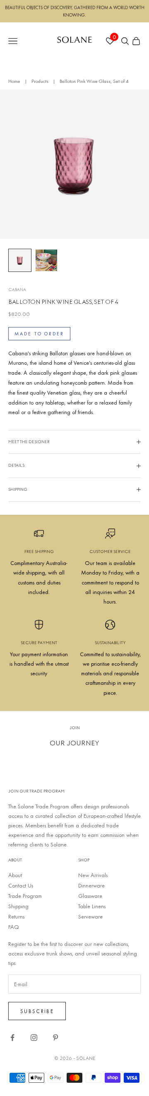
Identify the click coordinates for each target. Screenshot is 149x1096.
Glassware (90, 896)
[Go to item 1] (19, 260)
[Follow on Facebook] (12, 1037)
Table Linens (92, 906)
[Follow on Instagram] (34, 1037)
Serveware (90, 916)
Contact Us (20, 885)
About (15, 875)
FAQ (13, 927)
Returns (16, 916)
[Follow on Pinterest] (55, 1037)
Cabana (17, 289)
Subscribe (37, 1011)
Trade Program (25, 896)
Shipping (18, 906)
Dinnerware (91, 885)
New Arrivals (93, 875)
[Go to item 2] (46, 260)
